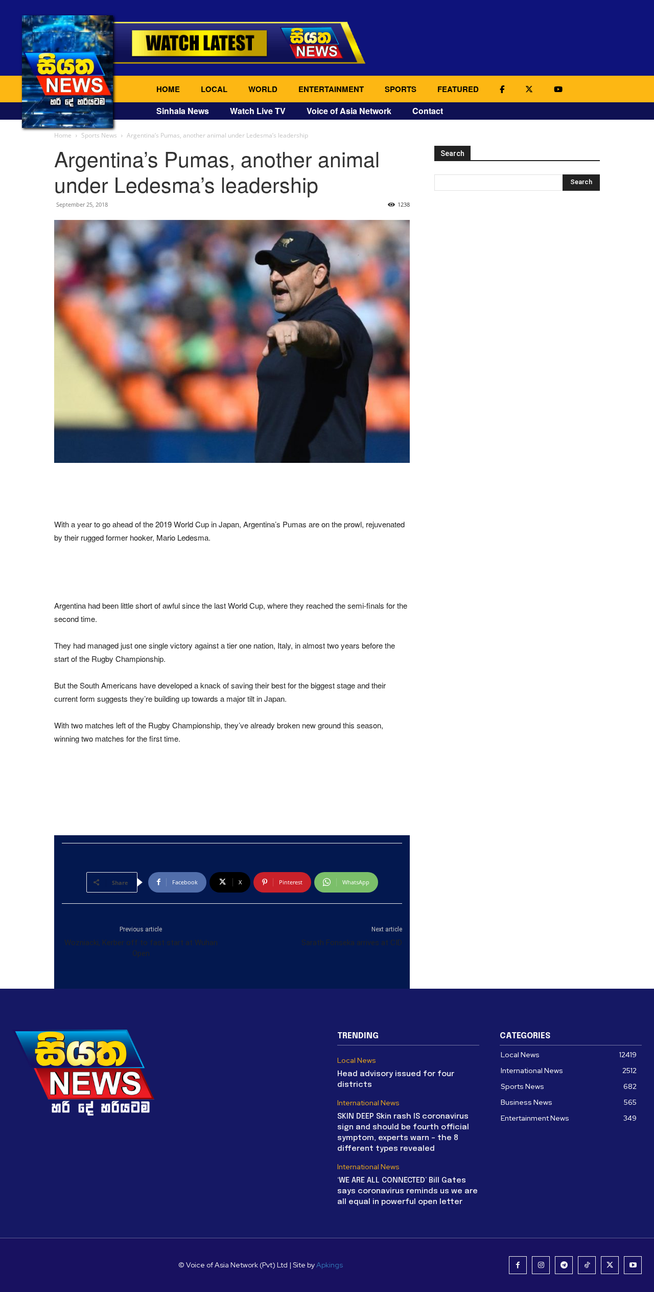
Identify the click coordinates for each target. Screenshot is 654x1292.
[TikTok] (587, 1265)
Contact (427, 111)
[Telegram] (564, 1265)
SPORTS (400, 89)
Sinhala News (182, 111)
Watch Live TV (258, 111)
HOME (168, 89)
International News (368, 1103)
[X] (610, 1265)
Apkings (329, 1264)
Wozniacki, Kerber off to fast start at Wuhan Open (141, 948)
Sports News (99, 135)
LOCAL (214, 89)
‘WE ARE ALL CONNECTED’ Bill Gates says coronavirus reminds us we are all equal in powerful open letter (407, 1191)
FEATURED (458, 89)
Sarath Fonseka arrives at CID (351, 942)
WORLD (262, 89)
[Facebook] (518, 1265)
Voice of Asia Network (349, 111)
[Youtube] (633, 1265)
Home (63, 135)
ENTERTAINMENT (331, 89)
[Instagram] (541, 1265)
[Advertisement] (232, 491)
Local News (356, 1060)
